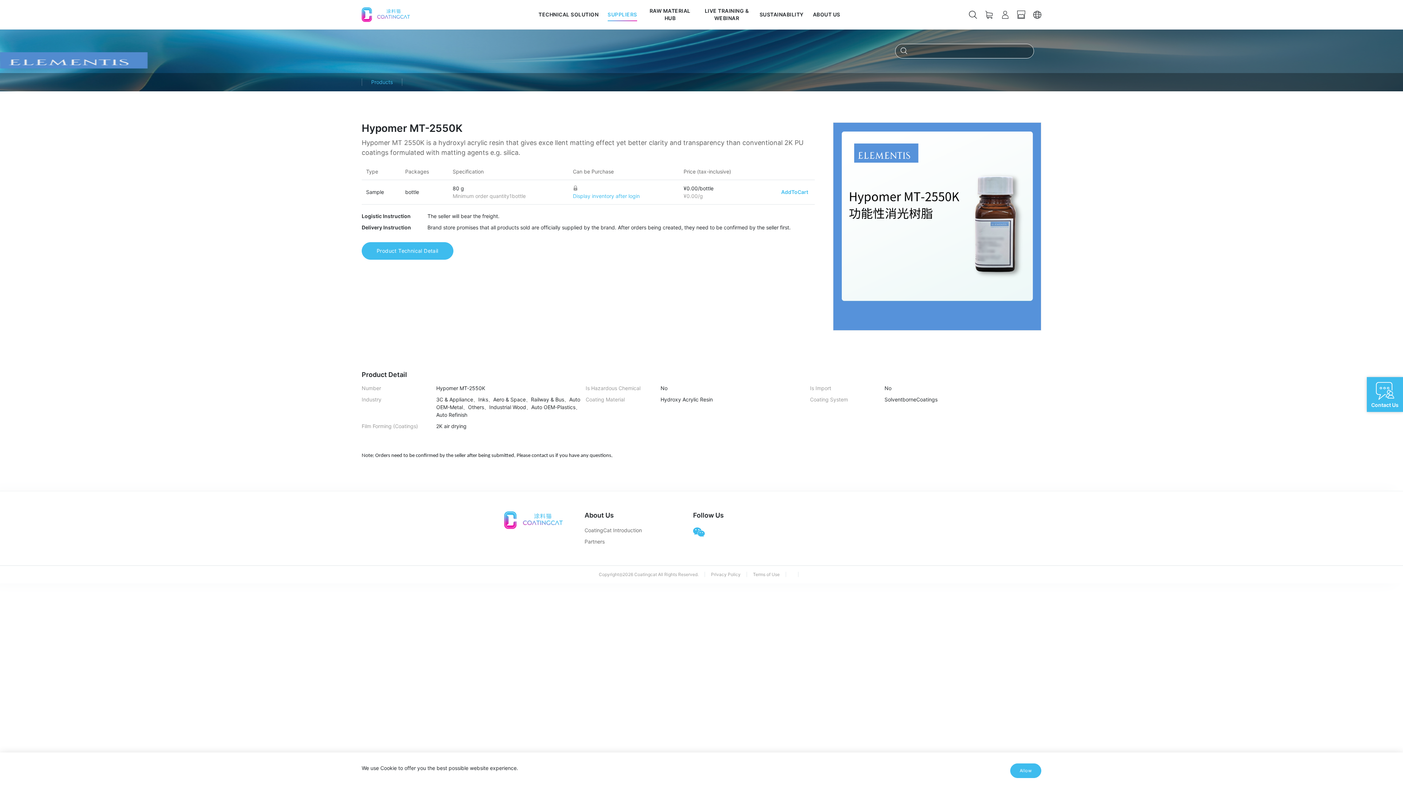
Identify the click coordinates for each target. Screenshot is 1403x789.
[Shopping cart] (989, 14)
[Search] (973, 14)
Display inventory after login (606, 196)
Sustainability (782, 14)
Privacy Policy (726, 574)
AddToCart (794, 192)
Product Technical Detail (407, 251)
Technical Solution (568, 14)
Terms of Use (766, 574)
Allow (1026, 770)
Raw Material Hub (670, 14)
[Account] (1005, 14)
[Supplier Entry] (1021, 14)
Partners (595, 541)
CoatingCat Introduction (613, 530)
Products (382, 82)
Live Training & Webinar (727, 14)
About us (826, 14)
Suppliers (622, 14)
